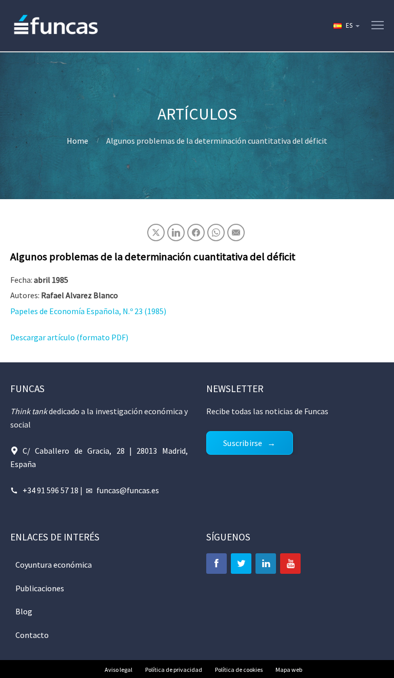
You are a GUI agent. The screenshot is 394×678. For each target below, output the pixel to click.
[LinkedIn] (265, 563)
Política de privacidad (173, 669)
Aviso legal (118, 669)
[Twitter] (241, 563)
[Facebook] (216, 563)
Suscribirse (242, 443)
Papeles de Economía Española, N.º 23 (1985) (88, 311)
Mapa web (288, 669)
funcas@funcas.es (127, 490)
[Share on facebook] (196, 232)
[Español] (345, 25)
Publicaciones (39, 588)
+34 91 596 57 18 (50, 490)
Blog (23, 611)
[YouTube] (290, 563)
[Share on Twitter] (156, 232)
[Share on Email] (236, 232)
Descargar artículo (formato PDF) (69, 337)
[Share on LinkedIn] (176, 232)
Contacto (32, 635)
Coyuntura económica (53, 564)
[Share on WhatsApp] (216, 232)
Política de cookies (239, 669)
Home (77, 140)
